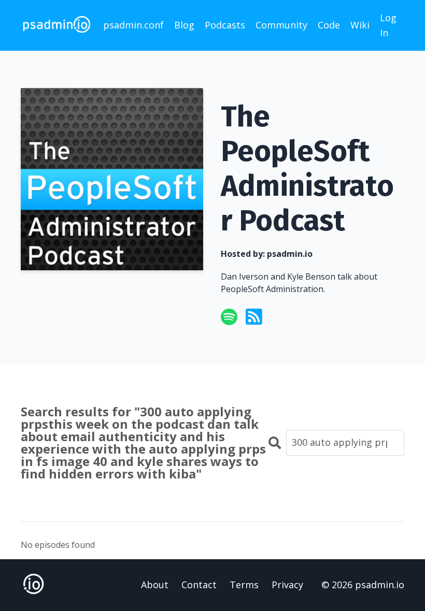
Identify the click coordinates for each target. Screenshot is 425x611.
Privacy (287, 584)
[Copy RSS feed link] (254, 317)
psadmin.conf (133, 25)
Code (329, 25)
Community (281, 25)
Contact (199, 584)
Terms (244, 584)
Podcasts (225, 25)
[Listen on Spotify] (229, 317)
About (154, 584)
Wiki (360, 25)
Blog (184, 25)
